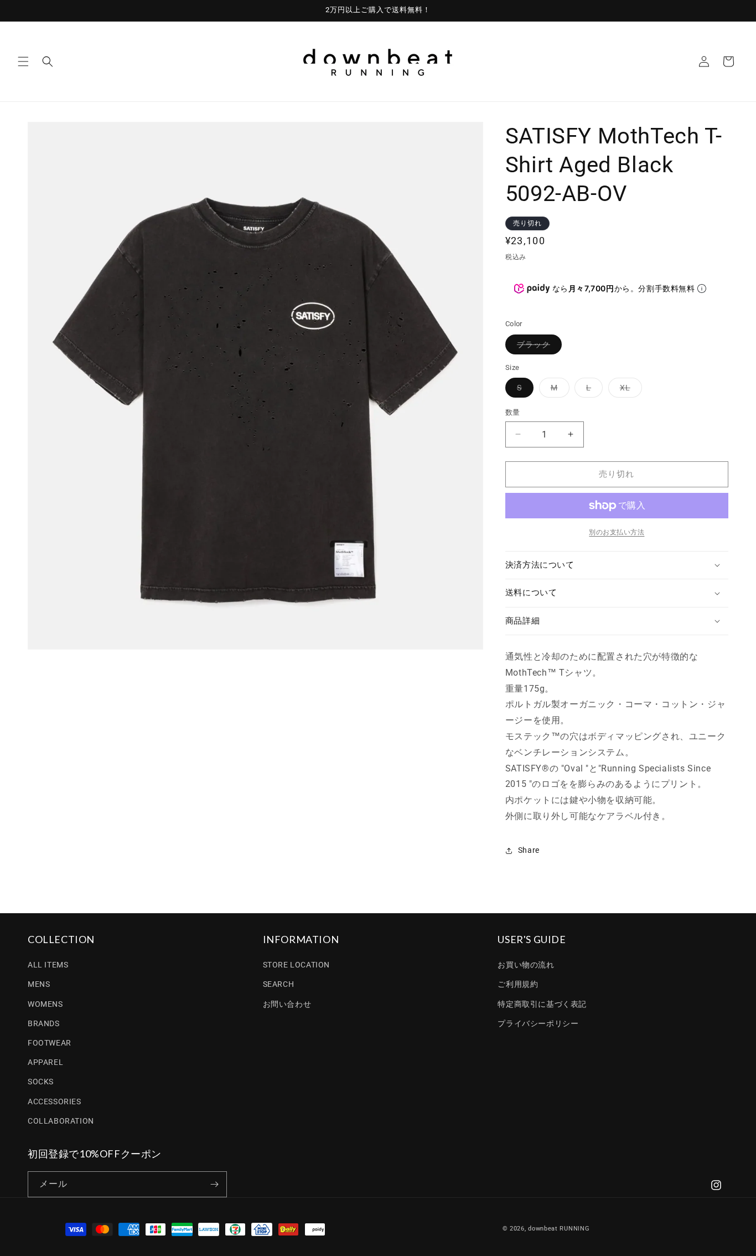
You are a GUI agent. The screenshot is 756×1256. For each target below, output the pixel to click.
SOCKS (41, 1081)
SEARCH (278, 984)
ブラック (537, 346)
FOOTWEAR (49, 1042)
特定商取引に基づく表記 (542, 1004)
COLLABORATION (61, 1120)
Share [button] (529, 850)
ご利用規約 (518, 984)
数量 (512, 412)
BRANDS (44, 1023)
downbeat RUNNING (558, 1228)
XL (629, 390)
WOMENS (45, 1004)
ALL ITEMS (48, 964)
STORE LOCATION (296, 964)
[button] (23, 61)
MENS (39, 984)
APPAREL (45, 1062)
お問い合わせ (287, 1004)
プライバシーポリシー (538, 1023)
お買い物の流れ (526, 964)
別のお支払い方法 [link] (616, 532)
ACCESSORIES (54, 1101)
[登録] (214, 1184)
